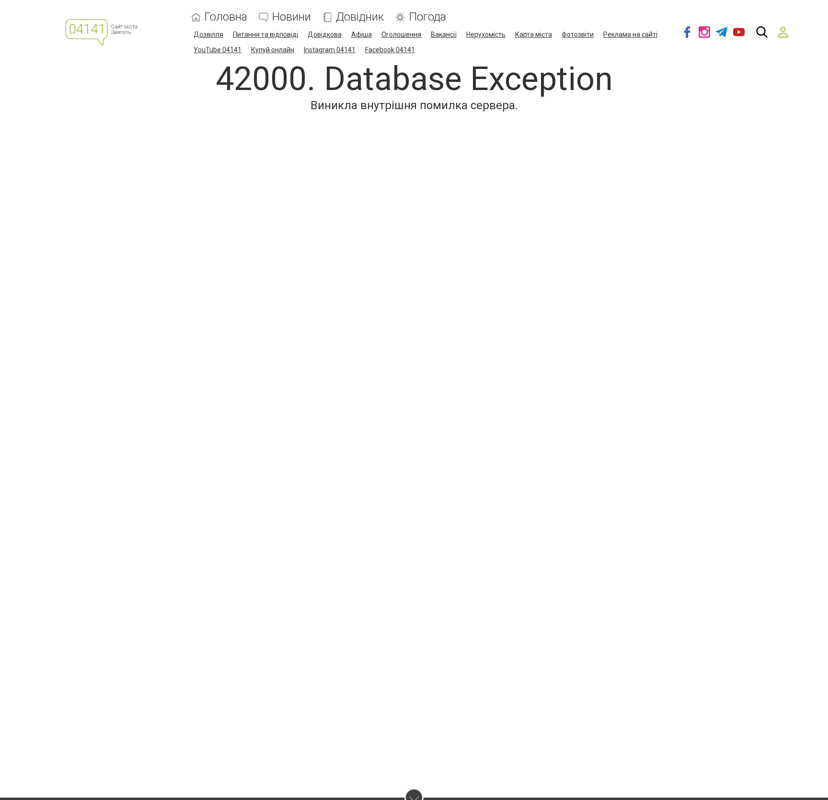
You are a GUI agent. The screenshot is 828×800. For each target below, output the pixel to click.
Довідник (360, 17)
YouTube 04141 (218, 50)
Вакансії (444, 34)
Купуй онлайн (272, 50)
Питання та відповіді (265, 34)
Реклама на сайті (630, 34)
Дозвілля (208, 34)
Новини (291, 17)
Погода (427, 17)
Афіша (361, 34)
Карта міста (533, 34)
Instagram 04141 (330, 50)
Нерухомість (486, 34)
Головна (226, 17)
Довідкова (325, 34)
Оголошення (401, 34)
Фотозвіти (578, 34)
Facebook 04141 (390, 50)
